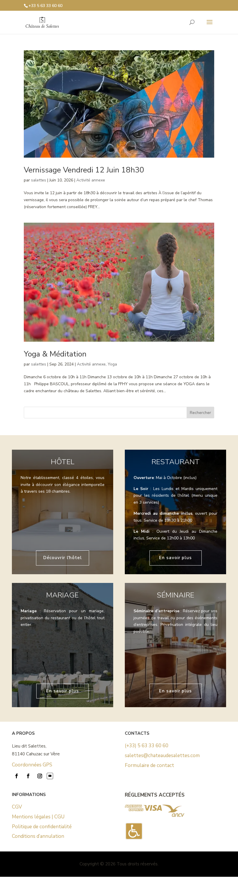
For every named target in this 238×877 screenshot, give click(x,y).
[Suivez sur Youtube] (50, 776)
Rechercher (200, 412)
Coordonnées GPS (32, 764)
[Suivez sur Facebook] (16, 776)
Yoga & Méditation (55, 354)
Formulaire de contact (149, 765)
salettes (38, 180)
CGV (17, 807)
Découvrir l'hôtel (62, 558)
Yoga (112, 364)
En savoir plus (175, 558)
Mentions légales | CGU (38, 816)
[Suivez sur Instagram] (39, 776)
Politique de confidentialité (42, 826)
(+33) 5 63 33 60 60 (146, 745)
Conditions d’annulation (38, 836)
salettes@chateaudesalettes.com (162, 755)
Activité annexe (90, 180)
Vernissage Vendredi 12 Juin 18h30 (84, 170)
